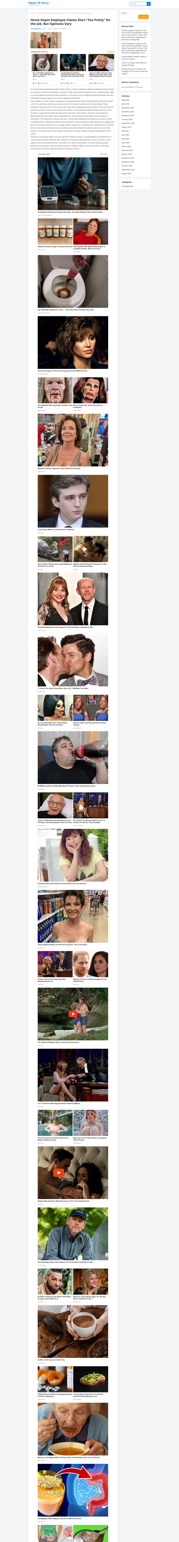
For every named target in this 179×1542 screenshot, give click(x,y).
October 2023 (127, 166)
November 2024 (128, 115)
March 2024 (126, 146)
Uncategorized (40, 13)
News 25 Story (38, 2)
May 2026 (125, 100)
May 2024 (125, 139)
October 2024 (127, 119)
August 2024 (126, 127)
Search (124, 13)
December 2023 (128, 158)
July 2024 (125, 131)
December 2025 (128, 108)
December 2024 (128, 112)
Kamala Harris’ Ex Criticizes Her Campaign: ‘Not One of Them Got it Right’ (135, 71)
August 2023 (126, 173)
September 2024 (128, 123)
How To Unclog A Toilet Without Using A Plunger (134, 64)
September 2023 (128, 170)
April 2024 (125, 142)
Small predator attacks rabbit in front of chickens (134, 57)
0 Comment (62, 29)
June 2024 (125, 135)
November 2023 (128, 162)
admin (44, 29)
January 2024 (127, 154)
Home (32, 13)
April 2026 (125, 104)
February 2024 (127, 150)
